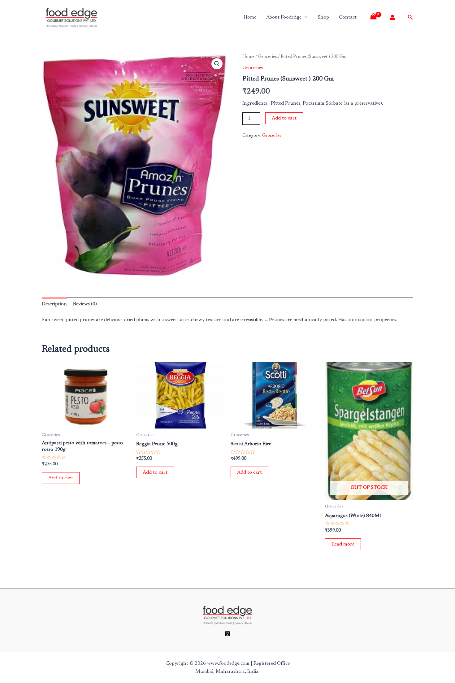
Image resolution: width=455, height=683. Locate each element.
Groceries (267, 56)
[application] (304, 17)
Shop (323, 17)
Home (250, 17)
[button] (217, 63)
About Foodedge (283, 17)
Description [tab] (54, 304)
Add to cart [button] (60, 478)
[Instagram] (227, 634)
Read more (343, 544)
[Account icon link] (392, 17)
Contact (348, 17)
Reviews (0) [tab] (85, 304)
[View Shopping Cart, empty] (376, 17)
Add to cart (284, 118)
